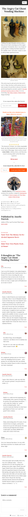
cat (3, 205)
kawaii (14, 206)
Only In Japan (14, 195)
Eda (2, 266)
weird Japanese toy (5, 210)
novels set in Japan (20, 191)
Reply (26, 286)
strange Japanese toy (6, 208)
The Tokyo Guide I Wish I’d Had (16, 92)
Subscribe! (22, 105)
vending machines (16, 208)
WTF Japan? (17, 203)
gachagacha (22, 205)
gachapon (3, 206)
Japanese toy (9, 206)
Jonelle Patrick (6, 201)
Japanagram (23, 193)
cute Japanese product (9, 205)
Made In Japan (10, 203)
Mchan (3, 352)
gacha (17, 205)
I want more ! (18, 170)
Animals (4, 203)
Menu (25, 2)
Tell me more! (14, 159)
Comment (22, 509)
